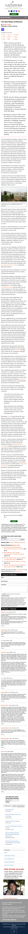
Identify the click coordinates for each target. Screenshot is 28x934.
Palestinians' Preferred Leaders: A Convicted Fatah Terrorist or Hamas (13, 548)
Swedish (16, 39)
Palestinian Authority (19, 542)
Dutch (4, 37)
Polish (9, 39)
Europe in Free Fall (9, 809)
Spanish (16, 37)
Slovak (15, 36)
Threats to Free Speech (9, 865)
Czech (4, 36)
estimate (10, 416)
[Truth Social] (2, 30)
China (5, 852)
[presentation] (8, 806)
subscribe (20, 569)
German (9, 34)
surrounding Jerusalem (7, 287)
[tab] (8, 806)
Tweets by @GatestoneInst (10, 898)
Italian (9, 37)
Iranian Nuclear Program (9, 855)
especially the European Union (9, 265)
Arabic (4, 34)
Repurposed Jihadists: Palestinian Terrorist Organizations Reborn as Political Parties (12, 834)
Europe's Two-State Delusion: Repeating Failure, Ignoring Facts (14, 566)
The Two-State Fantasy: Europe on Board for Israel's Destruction (15, 558)
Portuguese (16, 34)
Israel (12, 542)
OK (14, 931)
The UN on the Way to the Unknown (12, 821)
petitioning (17, 349)
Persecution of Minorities (9, 862)
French (4, 39)
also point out (22, 379)
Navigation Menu (6, 17)
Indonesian (10, 36)
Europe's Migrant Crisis (9, 858)
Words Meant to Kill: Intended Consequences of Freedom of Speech (14, 553)
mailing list (19, 571)
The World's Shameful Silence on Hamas (15, 561)
